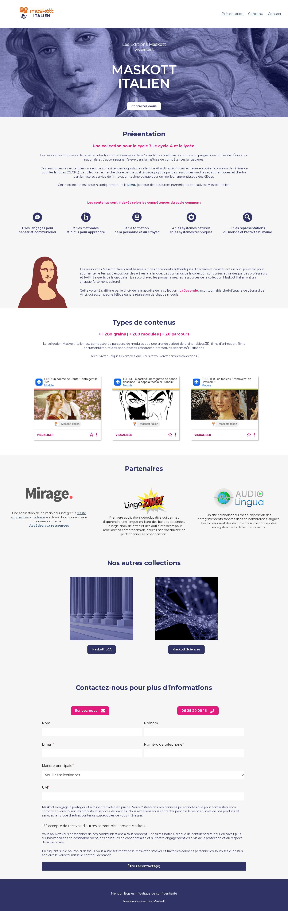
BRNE (131, 185)
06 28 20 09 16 (194, 711)
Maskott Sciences (186, 649)
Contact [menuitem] (274, 14)
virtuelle (39, 517)
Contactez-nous (144, 106)
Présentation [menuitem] (233, 14)
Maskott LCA (102, 649)
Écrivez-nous (86, 711)
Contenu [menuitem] (255, 14)
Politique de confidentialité (157, 893)
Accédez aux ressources (49, 525)
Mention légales (123, 893)
